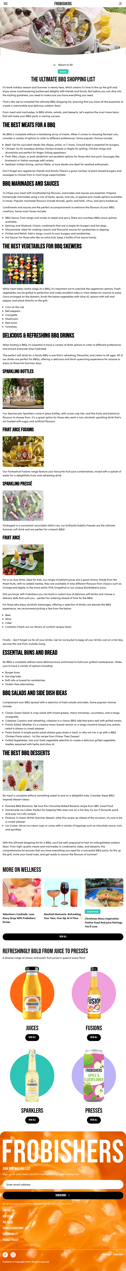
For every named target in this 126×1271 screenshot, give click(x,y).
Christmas (92, 911)
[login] (120, 4)
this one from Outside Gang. (29, 643)
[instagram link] (13, 1254)
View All (32, 1037)
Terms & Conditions (13, 1228)
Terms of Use (106, 1255)
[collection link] (32, 993)
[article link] (22, 892)
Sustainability (10, 1234)
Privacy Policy (11, 1240)
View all (63, 936)
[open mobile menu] (6, 4)
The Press (8, 1222)
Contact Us (8, 1210)
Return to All (65, 64)
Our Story (8, 1216)
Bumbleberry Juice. (95, 587)
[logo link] (63, 3)
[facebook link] (5, 1254)
